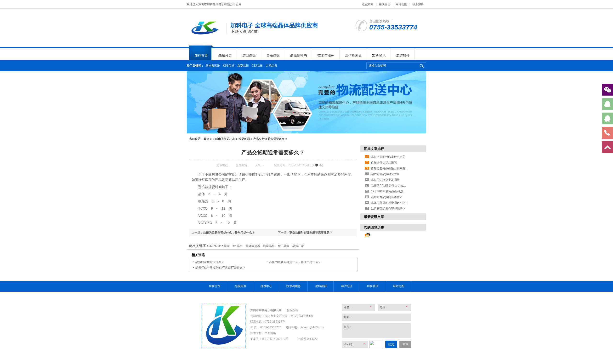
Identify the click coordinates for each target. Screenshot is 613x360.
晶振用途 (240, 286)
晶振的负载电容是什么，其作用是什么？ (229, 232)
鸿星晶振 (269, 246)
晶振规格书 (298, 55)
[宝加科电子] (223, 347)
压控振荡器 (212, 65)
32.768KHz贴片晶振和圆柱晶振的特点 (395, 191)
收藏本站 (368, 4)
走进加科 (402, 55)
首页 (206, 139)
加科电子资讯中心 (223, 139)
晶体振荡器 (253, 246)
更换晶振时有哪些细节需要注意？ (310, 232)
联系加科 (418, 4)
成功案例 (321, 286)
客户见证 (346, 286)
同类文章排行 (374, 149)
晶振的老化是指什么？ (209, 262)
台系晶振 (273, 55)
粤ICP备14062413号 (275, 339)
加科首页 (201, 55)
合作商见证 (353, 55)
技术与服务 (326, 55)
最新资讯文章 (374, 217)
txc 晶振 (238, 246)
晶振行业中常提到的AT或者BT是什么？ (220, 267)
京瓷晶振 (243, 65)
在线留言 (384, 4)
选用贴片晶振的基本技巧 (387, 197)
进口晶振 (249, 55)
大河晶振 (271, 65)
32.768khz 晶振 (219, 246)
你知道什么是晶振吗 (384, 162)
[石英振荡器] (306, 102)
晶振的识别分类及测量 (385, 180)
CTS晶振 (257, 65)
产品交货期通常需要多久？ (270, 139)
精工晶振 (283, 246)
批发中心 (266, 286)
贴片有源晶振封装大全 (385, 174)
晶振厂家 (298, 246)
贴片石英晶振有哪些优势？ (388, 208)
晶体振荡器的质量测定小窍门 (389, 203)
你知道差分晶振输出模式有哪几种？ (394, 168)
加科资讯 (379, 55)
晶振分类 (225, 55)
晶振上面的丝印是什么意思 (388, 157)
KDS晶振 (228, 65)
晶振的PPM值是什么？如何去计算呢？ (395, 185)
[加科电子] (204, 36)
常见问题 (244, 139)
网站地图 (401, 4)
